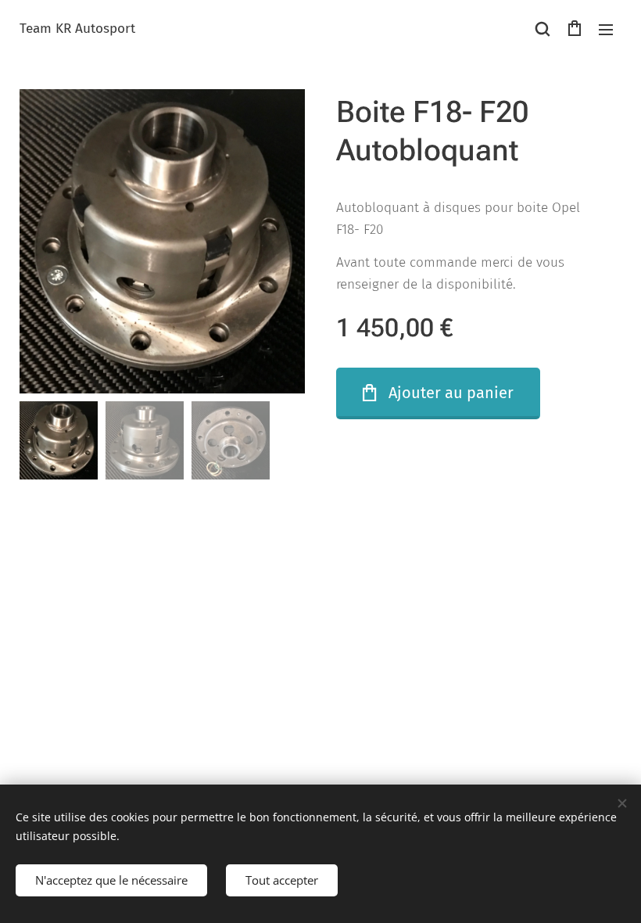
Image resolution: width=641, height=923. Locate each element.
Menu (605, 29)
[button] (542, 28)
